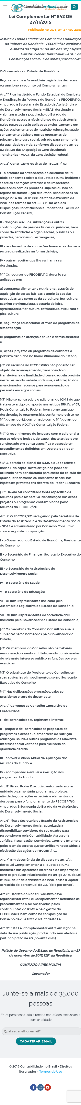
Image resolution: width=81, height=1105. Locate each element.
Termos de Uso (50, 1071)
